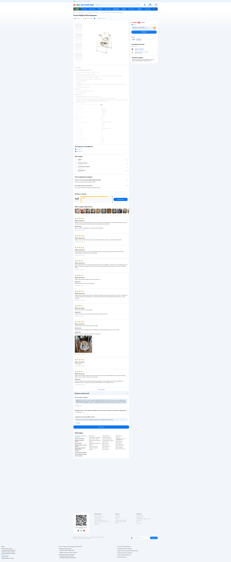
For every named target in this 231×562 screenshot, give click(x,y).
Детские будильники (120, 444)
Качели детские (119, 442)
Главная (75, 12)
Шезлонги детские (119, 441)
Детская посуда (105, 441)
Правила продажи (97, 518)
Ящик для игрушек (105, 449)
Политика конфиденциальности (100, 520)
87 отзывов (89, 18)
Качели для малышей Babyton (117, 12)
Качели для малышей (105, 12)
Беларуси (89, 538)
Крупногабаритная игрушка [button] (81, 454)
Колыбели (91, 449)
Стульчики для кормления (107, 438)
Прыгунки (118, 437)
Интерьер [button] (77, 450)
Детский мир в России (77, 538)
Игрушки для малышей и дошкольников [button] (80, 448)
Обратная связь (97, 523)
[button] (154, 9)
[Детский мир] (83, 5)
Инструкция (79, 149)
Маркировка (79, 151)
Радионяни (91, 441)
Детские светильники (120, 445)
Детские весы (91, 435)
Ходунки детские (119, 435)
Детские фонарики (119, 447)
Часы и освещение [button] (79, 455)
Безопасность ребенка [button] (79, 438)
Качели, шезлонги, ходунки (93, 12)
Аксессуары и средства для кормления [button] (81, 436)
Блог (137, 521)
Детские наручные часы (120, 448)
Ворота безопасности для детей (95, 437)
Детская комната (81, 12)
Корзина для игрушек (106, 446)
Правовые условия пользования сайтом (97, 537)
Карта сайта (96, 524)
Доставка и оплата (97, 515)
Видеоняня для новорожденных (95, 440)
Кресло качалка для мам (93, 447)
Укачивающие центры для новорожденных (120, 439)
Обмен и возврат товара (98, 517)
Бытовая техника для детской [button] (79, 441)
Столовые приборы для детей (107, 440)
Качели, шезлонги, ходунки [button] (80, 452)
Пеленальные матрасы (106, 437)
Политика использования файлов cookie (101, 521)
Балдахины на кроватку (93, 446)
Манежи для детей (105, 435)
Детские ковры (105, 447)
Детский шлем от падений (94, 438)
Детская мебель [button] (78, 443)
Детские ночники (105, 444)
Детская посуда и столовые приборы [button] (81, 445)
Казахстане (84, 538)
